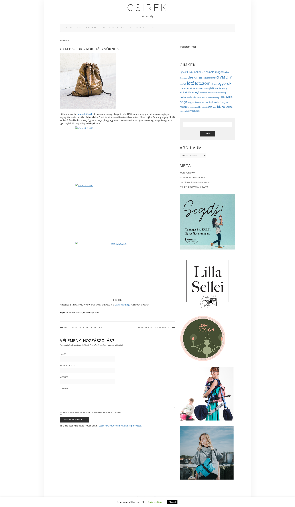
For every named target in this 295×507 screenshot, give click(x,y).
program (224, 102)
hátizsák (79, 312)
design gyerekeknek (207, 77)
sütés (209, 107)
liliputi (204, 97)
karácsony (221, 88)
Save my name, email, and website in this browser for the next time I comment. (92, 412)
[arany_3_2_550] (117, 212)
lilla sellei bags (88, 312)
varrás (229, 107)
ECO (102, 28)
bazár (197, 72)
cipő (203, 72)
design (193, 77)
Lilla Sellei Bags (122, 304)
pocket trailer (212, 102)
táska (97, 312)
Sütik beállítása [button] (155, 501)
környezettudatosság (217, 92)
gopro (216, 84)
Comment (64, 388)
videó (182, 110)
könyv (204, 92)
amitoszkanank (138, 28)
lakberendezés (188, 97)
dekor (226, 72)
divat (220, 77)
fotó (66, 312)
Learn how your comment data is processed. (120, 425)
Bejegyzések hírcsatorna (193, 177)
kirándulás (116, 28)
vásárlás (195, 110)
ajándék (184, 72)
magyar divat (193, 102)
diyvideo (90, 28)
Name (63, 354)
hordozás (184, 88)
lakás (199, 97)
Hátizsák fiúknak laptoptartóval (83, 328)
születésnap (192, 107)
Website (64, 377)
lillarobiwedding (213, 97)
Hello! (69, 28)
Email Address (67, 366)
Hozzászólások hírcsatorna (195, 182)
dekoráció (183, 78)
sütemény (201, 107)
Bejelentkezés (187, 173)
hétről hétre (203, 88)
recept (183, 106)
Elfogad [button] (172, 502)
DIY (79, 28)
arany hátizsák (85, 114)
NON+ (201, 102)
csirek (147, 7)
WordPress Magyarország (194, 186)
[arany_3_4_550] (117, 270)
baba (191, 72)
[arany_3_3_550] (117, 154)
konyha (197, 92)
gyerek (225, 83)
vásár (187, 111)
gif (212, 84)
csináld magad (215, 72)
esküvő (183, 84)
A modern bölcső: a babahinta (153, 328)
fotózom (72, 312)
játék (211, 88)
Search (207, 133)
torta (214, 107)
